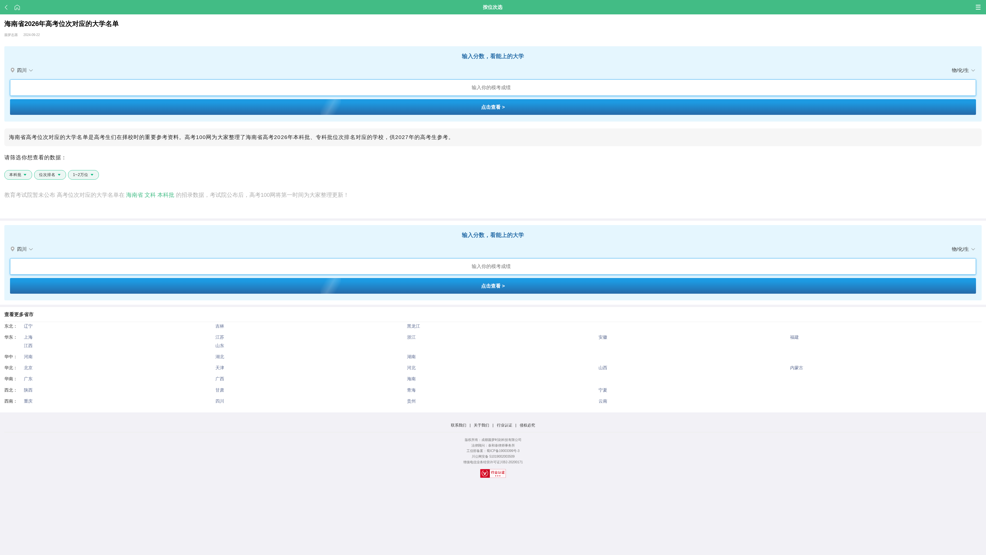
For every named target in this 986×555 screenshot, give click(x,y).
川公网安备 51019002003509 (493, 456)
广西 (219, 378)
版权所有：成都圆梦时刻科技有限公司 (493, 440)
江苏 (219, 337)
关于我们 (481, 425)
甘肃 (219, 390)
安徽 (603, 337)
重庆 (28, 401)
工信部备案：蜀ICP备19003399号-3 (493, 451)
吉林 (219, 326)
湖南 (411, 356)
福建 (794, 337)
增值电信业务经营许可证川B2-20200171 (493, 462)
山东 (219, 345)
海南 (411, 378)
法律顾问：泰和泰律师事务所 (493, 445)
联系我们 (458, 425)
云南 (603, 401)
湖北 (219, 356)
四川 (219, 401)
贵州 (411, 401)
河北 (411, 367)
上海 (28, 337)
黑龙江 (413, 326)
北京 (28, 367)
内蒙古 (796, 367)
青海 (411, 390)
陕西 (28, 390)
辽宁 (28, 326)
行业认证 (504, 425)
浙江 (411, 337)
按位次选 (493, 7)
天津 (219, 367)
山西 (603, 367)
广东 (28, 378)
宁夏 (603, 390)
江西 (28, 345)
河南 (28, 356)
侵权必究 (527, 425)
